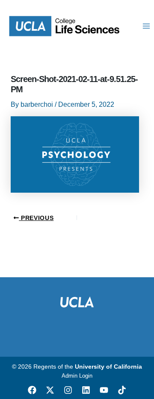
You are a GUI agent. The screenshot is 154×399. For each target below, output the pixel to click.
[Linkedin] (86, 390)
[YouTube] (104, 390)
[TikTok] (122, 390)
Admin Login (77, 376)
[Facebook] (32, 390)
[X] (50, 390)
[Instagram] (68, 390)
